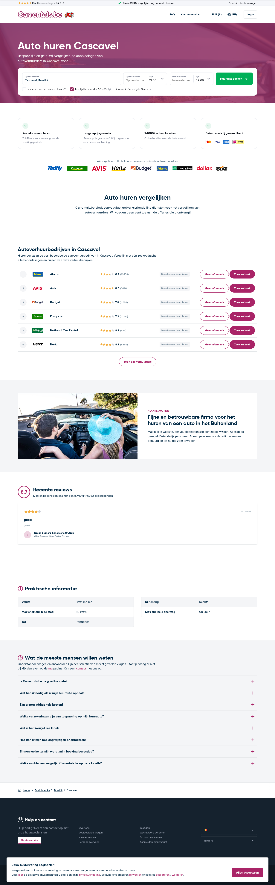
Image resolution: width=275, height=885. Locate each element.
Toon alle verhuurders (138, 362)
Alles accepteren (247, 872)
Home (26, 790)
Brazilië (58, 790)
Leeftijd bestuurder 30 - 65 (90, 89)
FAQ (172, 14)
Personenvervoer (89, 842)
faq (50, 668)
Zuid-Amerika (42, 790)
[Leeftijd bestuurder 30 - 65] (72, 89)
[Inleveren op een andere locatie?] (24, 89)
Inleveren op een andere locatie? (46, 89)
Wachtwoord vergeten (152, 832)
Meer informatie (214, 274)
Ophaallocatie (32, 76)
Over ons (84, 828)
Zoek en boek (242, 274)
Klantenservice (190, 14)
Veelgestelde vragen (91, 832)
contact (81, 668)
